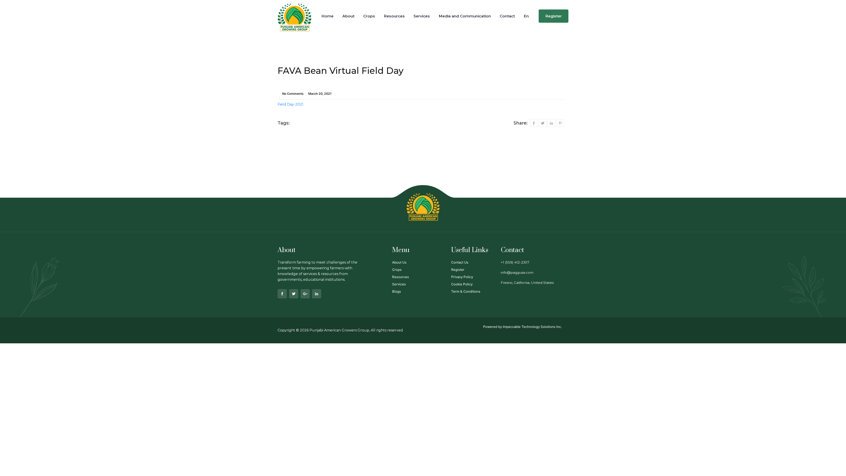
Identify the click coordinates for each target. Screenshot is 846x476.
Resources (394, 16)
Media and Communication (465, 16)
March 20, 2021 (320, 93)
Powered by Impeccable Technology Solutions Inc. (522, 327)
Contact (507, 16)
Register (553, 16)
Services (422, 16)
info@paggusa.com (517, 272)
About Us (399, 262)
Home (327, 16)
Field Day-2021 (290, 104)
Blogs (396, 291)
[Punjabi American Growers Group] (294, 14)
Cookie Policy (462, 284)
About (348, 16)
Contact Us (459, 262)
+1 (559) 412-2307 (515, 262)
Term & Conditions (465, 291)
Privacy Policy (462, 277)
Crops (369, 16)
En (526, 16)
